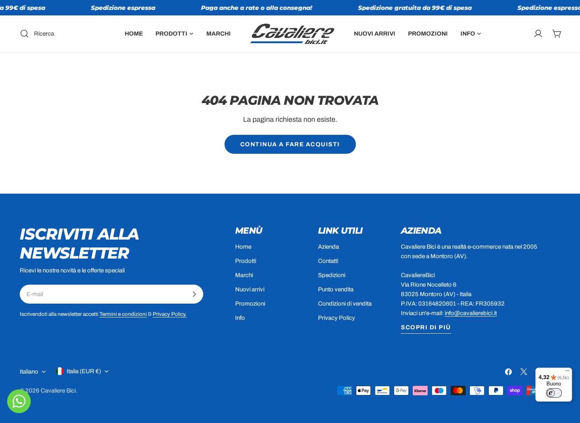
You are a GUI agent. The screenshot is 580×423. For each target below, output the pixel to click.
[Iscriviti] (194, 294)
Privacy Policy (336, 318)
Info (240, 318)
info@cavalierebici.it (471, 313)
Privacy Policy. (170, 314)
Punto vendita (336, 289)
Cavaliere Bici (58, 390)
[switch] (554, 393)
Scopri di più (426, 327)
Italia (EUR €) (84, 371)
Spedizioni (331, 275)
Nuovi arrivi (249, 289)
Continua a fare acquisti (290, 144)
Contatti (328, 261)
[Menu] (567, 372)
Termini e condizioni (123, 314)
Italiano (29, 371)
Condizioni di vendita (345, 303)
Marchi (244, 275)
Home (243, 247)
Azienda (328, 247)
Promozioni (250, 303)
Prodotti (245, 261)
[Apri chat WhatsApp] (19, 401)
